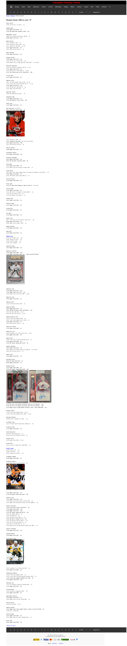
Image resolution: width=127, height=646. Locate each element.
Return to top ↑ (11, 625)
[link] (66, 2)
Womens (104, 6)
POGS (97, 6)
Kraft (92, 6)
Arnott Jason (9, 448)
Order (28, 6)
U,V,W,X (81, 12)
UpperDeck (36, 6)
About (23, 6)
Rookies (79, 6)
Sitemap (17, 6)
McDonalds (58, 6)
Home (7, 15)
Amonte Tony (9, 236)
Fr (109, 6)
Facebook (54, 643)
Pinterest (61, 643)
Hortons (44, 6)
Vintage (66, 6)
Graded (86, 6)
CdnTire (50, 6)
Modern (73, 6)
